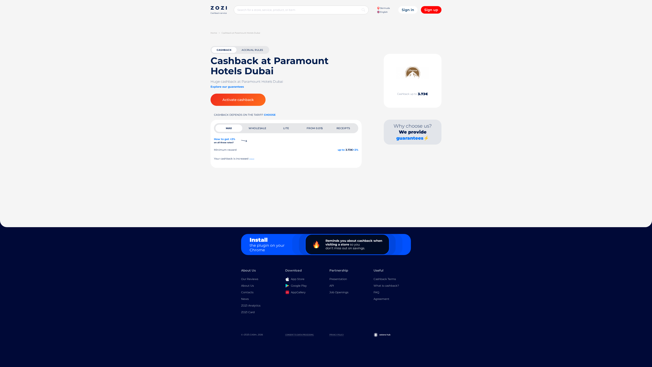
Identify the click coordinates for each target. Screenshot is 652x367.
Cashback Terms (385, 279)
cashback (224, 49)
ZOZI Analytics (250, 305)
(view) (251, 159)
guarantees (409, 138)
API (331, 285)
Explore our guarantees (227, 86)
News (245, 299)
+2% (355, 149)
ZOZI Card (248, 312)
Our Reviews (249, 279)
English (384, 12)
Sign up (431, 10)
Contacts (247, 292)
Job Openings (338, 292)
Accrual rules (252, 49)
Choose (270, 114)
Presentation (338, 279)
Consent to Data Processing (299, 335)
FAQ (376, 292)
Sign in (408, 10)
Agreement (381, 299)
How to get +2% (224, 140)
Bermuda (385, 8)
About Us (247, 285)
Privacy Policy (336, 335)
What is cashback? (386, 285)
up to (341, 149)
